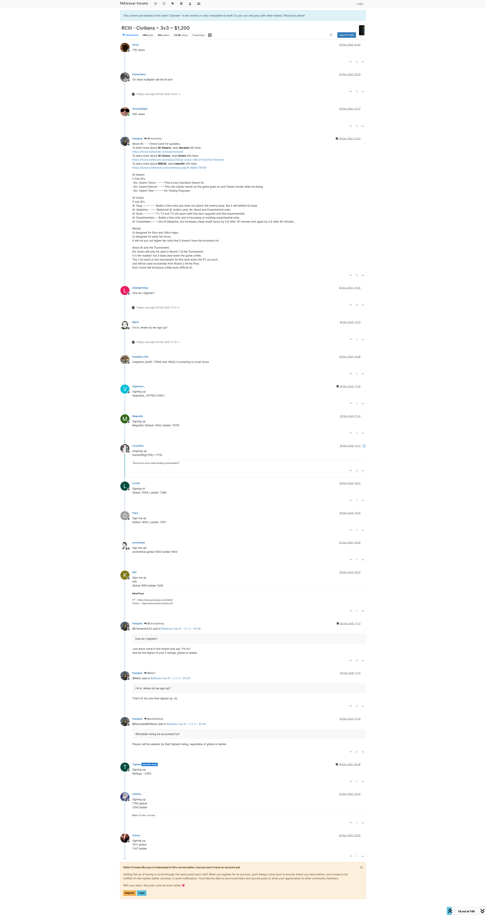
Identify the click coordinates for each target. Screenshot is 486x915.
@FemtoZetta (154, 138)
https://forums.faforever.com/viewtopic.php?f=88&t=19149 (169, 167)
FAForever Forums (134, 3)
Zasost (136, 835)
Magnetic (137, 416)
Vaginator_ (138, 386)
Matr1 (135, 322)
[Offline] (126, 47)
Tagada (136, 764)
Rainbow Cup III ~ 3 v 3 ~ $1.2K (181, 628)
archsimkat (138, 542)
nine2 (135, 44)
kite (134, 572)
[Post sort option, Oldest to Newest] (331, 35)
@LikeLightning (155, 623)
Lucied (136, 483)
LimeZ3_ (137, 794)
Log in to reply (346, 34)
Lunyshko (138, 445)
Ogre (135, 513)
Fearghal (137, 138)
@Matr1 (151, 673)
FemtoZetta (139, 74)
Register (129, 892)
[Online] (126, 111)
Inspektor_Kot (140, 356)
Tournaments (131, 35)
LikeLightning (140, 287)
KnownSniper (140, 108)
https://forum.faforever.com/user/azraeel (157, 151)
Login (142, 892)
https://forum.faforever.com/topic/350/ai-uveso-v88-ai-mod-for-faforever (178, 159)
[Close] (361, 867)
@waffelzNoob (155, 718)
